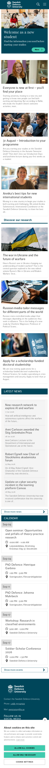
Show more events (13, 669)
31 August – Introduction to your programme (24, 142)
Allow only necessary (24, 755)
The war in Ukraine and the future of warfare (20, 257)
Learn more (20, 740)
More (37, 50)
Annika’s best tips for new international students (20, 195)
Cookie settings (24, 762)
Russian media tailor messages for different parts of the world (23, 310)
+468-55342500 (17, 703)
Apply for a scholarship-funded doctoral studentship (23, 363)
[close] (45, 720)
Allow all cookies (24, 748)
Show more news (12, 511)
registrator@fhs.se (16, 709)
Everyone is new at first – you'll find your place (23, 90)
